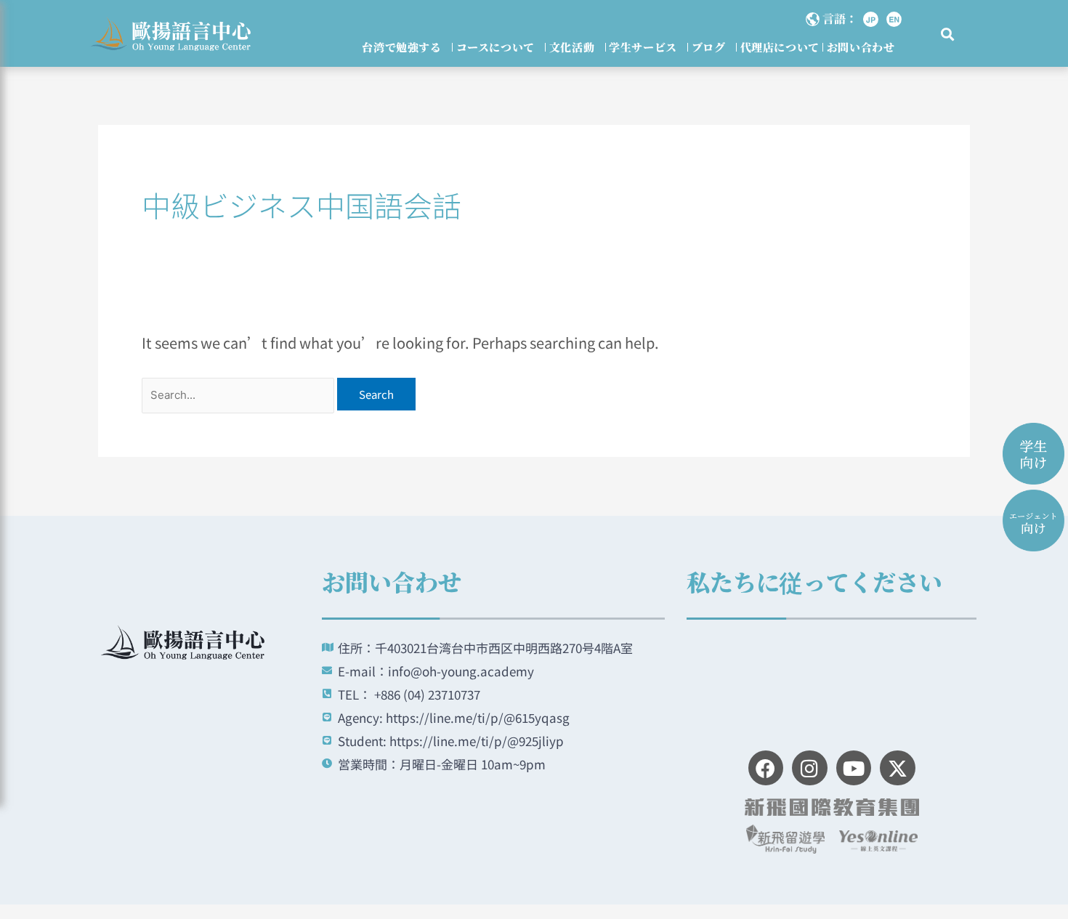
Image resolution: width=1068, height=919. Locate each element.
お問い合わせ (861, 46)
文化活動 (571, 46)
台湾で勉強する (401, 46)
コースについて (495, 46)
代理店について (780, 46)
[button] (948, 34)
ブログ (709, 46)
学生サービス (643, 46)
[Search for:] (239, 392)
